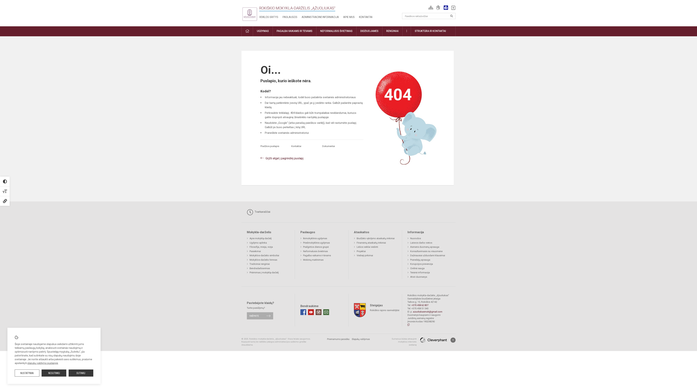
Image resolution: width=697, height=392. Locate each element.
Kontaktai (365, 17)
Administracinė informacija (320, 17)
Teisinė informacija (420, 272)
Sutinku (80, 373)
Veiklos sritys (268, 17)
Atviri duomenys (418, 276)
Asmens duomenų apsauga (424, 247)
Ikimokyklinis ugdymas (315, 238)
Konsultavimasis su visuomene (426, 251)
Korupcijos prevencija (421, 264)
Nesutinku (54, 373)
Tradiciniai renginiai (260, 264)
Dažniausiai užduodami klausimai (427, 255)
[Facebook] (303, 312)
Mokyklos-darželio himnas (263, 259)
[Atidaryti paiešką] (451, 16)
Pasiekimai (255, 251)
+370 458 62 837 (419, 305)
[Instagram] (318, 312)
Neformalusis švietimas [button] (336, 31)
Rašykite (254, 316)
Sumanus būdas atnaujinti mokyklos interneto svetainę (404, 342)
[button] (430, 7)
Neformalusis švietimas (315, 251)
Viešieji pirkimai (365, 255)
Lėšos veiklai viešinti (367, 247)
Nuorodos (415, 238)
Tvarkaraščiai (262, 211)
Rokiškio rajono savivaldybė (384, 310)
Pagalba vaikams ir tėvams (317, 255)
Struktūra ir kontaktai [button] (430, 31)
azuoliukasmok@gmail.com (427, 311)
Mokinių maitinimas (313, 259)
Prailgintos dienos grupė (316, 247)
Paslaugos (290, 17)
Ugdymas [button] (263, 31)
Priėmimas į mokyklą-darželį (264, 272)
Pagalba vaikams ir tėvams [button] (294, 31)
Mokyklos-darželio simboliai (264, 255)
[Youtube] (311, 312)
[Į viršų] (453, 340)
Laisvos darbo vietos (421, 242)
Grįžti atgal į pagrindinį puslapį (284, 158)
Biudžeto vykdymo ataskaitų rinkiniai (376, 238)
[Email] (326, 312)
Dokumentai (328, 146)
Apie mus (349, 17)
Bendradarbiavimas (260, 268)
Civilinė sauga (417, 268)
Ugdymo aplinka (258, 242)
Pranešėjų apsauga (420, 259)
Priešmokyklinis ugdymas (316, 242)
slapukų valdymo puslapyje (42, 363)
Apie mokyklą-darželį (261, 238)
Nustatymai (27, 373)
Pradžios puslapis (269, 146)
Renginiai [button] (392, 31)
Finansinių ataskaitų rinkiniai (371, 242)
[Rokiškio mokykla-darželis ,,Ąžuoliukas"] (249, 12)
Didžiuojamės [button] (369, 31)
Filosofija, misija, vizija (261, 247)
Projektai (361, 251)
